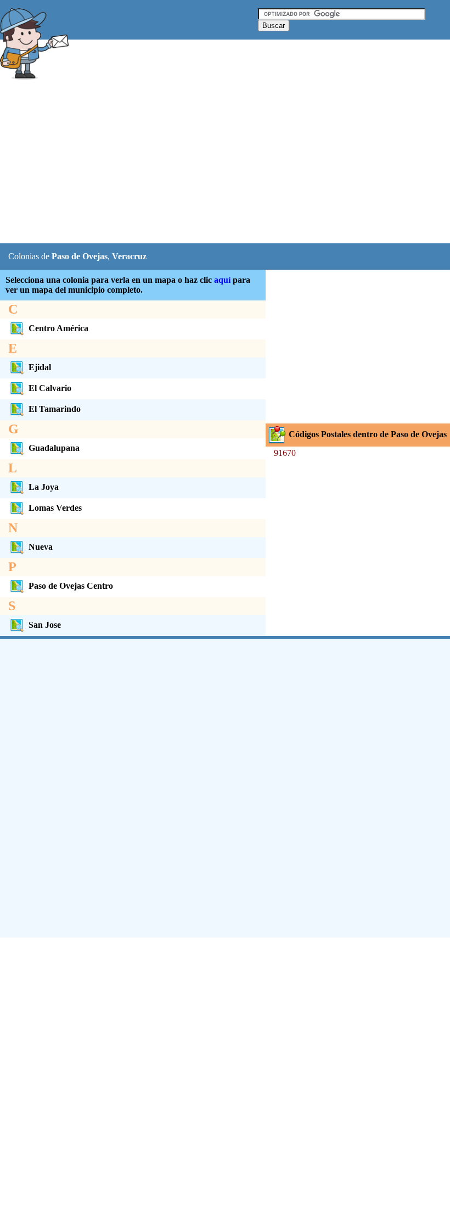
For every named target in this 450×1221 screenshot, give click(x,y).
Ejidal (40, 367)
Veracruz (129, 256)
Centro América (58, 328)
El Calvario (50, 388)
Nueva (41, 546)
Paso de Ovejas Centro (71, 585)
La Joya (44, 487)
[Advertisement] (200, 163)
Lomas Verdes (55, 507)
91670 (285, 453)
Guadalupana (54, 448)
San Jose (45, 624)
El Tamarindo (55, 409)
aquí (222, 280)
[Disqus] (225, 787)
